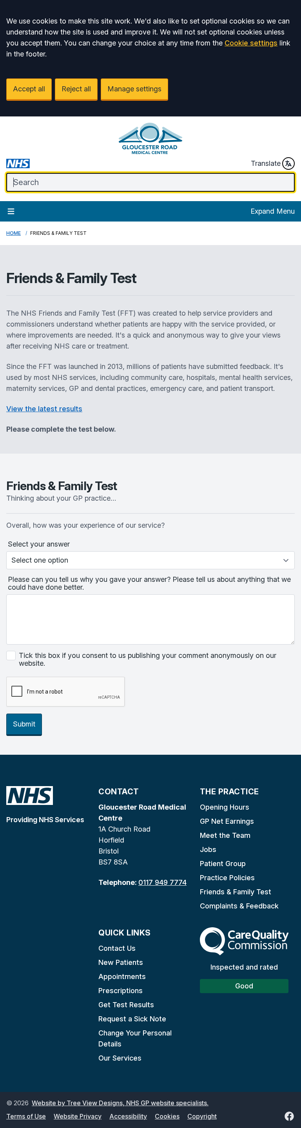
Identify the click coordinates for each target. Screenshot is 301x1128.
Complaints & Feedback (239, 906)
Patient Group (223, 863)
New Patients (120, 962)
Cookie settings (251, 43)
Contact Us (117, 948)
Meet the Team (225, 835)
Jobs (208, 849)
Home (13, 233)
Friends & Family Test (235, 892)
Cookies (167, 1116)
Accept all (29, 89)
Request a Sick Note (132, 1019)
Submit (24, 724)
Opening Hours (224, 807)
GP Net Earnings (227, 821)
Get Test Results (126, 1005)
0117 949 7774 (162, 882)
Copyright (202, 1116)
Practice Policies (227, 878)
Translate (266, 163)
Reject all (76, 89)
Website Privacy (78, 1116)
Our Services (119, 1058)
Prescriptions (120, 990)
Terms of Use (26, 1116)
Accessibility (128, 1116)
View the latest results (44, 409)
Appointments (122, 976)
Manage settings (134, 89)
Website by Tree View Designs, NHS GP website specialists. (120, 1103)
